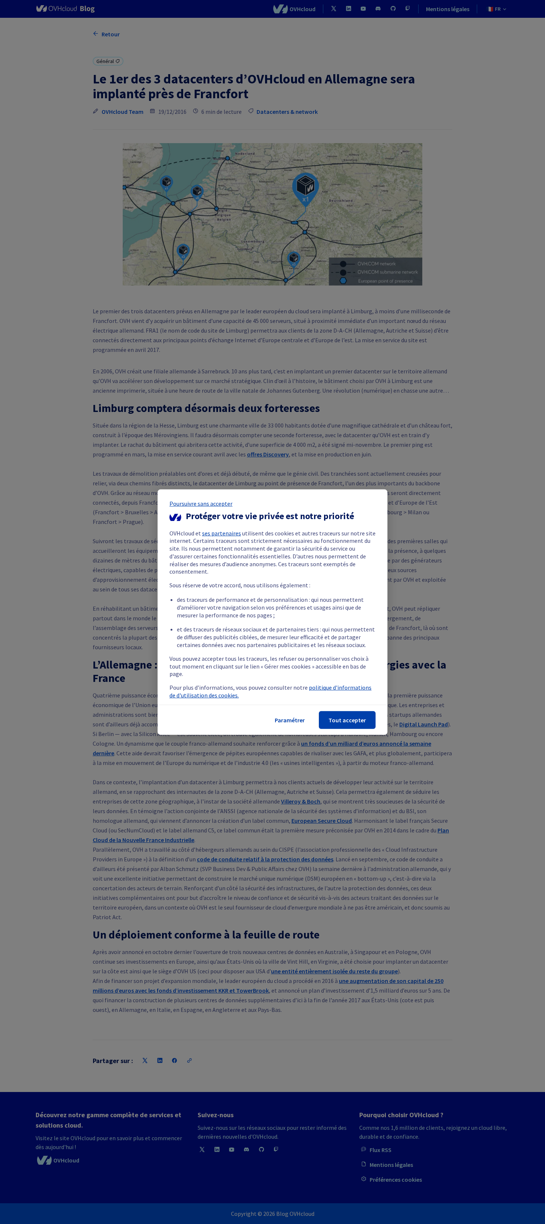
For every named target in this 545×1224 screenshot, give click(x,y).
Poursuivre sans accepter (200, 503)
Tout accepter (347, 720)
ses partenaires (221, 533)
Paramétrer (290, 720)
